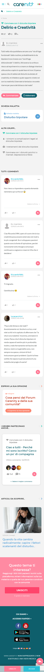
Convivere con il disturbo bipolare (20, 23)
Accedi (32, 669)
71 (19, 474)
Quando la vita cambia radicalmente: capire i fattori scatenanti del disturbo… (21, 543)
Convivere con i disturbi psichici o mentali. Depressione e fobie (21, 153)
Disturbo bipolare (16, 117)
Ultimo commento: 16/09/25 (17, 460)
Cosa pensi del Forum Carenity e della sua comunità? (20, 401)
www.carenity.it (10, 656)
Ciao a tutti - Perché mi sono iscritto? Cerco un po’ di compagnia (21, 451)
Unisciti (22, 590)
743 (11, 474)
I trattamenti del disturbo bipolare (22, 147)
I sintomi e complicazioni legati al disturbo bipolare (22, 140)
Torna (4, 18)
